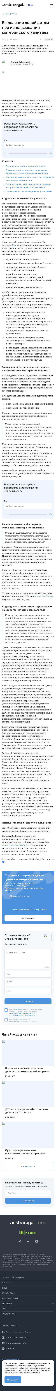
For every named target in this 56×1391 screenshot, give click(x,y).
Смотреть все (28, 1166)
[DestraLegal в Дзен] (36, 1241)
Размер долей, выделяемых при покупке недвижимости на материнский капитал (27, 172)
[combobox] (28, 145)
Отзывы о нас (8, 1293)
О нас (4, 1288)
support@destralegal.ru (10, 1359)
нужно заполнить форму (15, 845)
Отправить (28, 1001)
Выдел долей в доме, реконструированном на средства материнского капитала (28, 186)
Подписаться (28, 1201)
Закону (15, 245)
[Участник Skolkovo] (28, 1232)
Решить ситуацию (10, 1298)
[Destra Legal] (17, 5)
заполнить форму (43, 596)
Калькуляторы (8, 1314)
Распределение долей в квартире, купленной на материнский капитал (30, 179)
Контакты (6, 1283)
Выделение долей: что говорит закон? (26, 166)
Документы (7, 1304)
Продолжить (13, 1380)
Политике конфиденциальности (26, 1372)
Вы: (5, 140)
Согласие (16, 1009)
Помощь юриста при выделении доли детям (29, 191)
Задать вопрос (28, 918)
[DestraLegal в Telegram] (19, 1241)
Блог (4, 1309)
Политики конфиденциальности (22, 1013)
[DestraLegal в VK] (28, 1241)
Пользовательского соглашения (23, 1015)
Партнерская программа (13, 1278)
